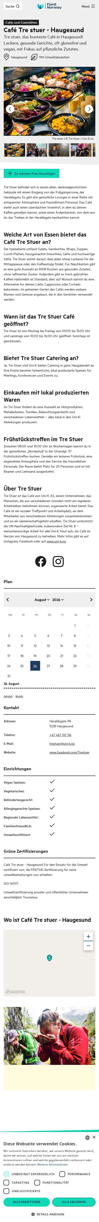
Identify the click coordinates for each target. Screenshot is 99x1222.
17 (8, 655)
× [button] (94, 1137)
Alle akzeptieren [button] (26, 1202)
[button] (49, 1214)
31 (8, 676)
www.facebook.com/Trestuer (69, 752)
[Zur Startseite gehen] (49, 6)
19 (35, 655)
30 (88, 665)
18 (21, 655)
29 (75, 665)
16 (88, 645)
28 (61, 665)
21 (61, 655)
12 (35, 645)
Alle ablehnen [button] (74, 1202)
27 (48, 665)
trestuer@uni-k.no (62, 743)
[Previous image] (10, 109)
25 (21, 665)
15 (74, 645)
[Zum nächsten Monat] (91, 599)
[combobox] (87, 1137)
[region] (49, 963)
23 (88, 655)
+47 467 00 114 (60, 734)
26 (35, 665)
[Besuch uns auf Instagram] (58, 561)
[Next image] (88, 109)
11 (22, 645)
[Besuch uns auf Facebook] (40, 561)
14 (61, 645)
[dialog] (49, 1177)
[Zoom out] (88, 945)
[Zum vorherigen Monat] (8, 599)
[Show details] (49, 958)
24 (9, 665)
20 (48, 655)
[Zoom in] (88, 936)
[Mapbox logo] (15, 991)
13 (48, 645)
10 (8, 645)
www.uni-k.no (56, 541)
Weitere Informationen (52, 1164)
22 (74, 655)
